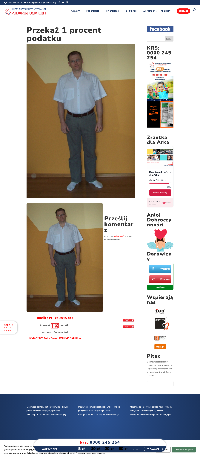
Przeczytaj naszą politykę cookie (90, 453)
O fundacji (130, 11)
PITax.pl (167, 372)
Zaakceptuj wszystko (183, 449)
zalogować (119, 236)
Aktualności (112, 11)
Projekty (165, 11)
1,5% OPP (75, 11)
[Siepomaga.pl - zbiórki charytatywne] (160, 289)
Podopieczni (92, 11)
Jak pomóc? (149, 11)
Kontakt (183, 11)
